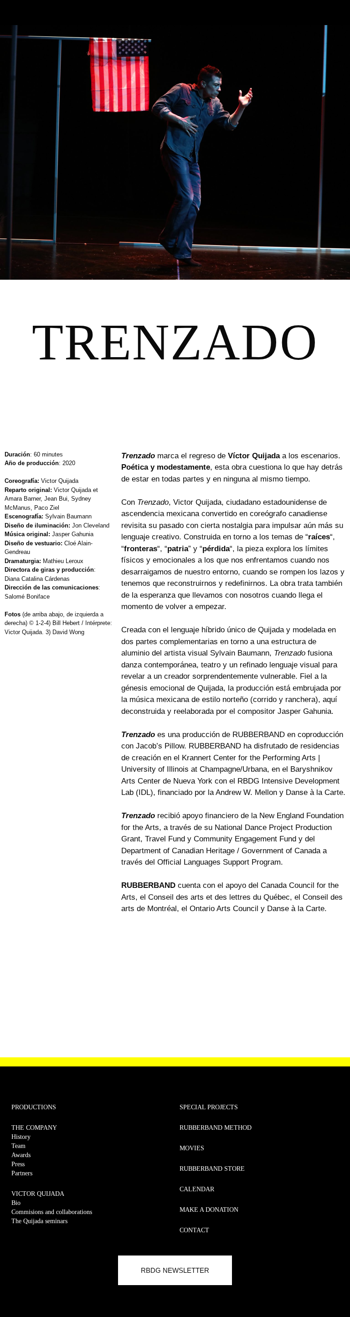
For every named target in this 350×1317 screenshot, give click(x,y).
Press (18, 1164)
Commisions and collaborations (51, 1212)
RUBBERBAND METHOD (216, 1127)
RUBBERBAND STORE (212, 1168)
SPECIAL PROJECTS (209, 1107)
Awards (21, 1155)
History (21, 1136)
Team (18, 1146)
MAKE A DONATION (209, 1209)
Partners (21, 1173)
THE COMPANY (34, 1127)
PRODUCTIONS (33, 1107)
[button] (12, 10)
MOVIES (192, 1148)
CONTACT (194, 1230)
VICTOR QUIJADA (37, 1193)
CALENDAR (197, 1189)
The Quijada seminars (39, 1221)
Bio (16, 1202)
